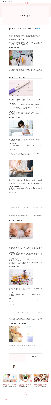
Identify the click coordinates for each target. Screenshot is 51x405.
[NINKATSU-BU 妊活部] (25, 2)
